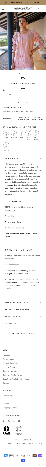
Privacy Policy (8, 359)
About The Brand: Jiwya (16, 302)
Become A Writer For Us (12, 375)
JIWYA (23, 78)
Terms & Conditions (10, 363)
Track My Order (9, 395)
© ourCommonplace (23, 440)
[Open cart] (43, 9)
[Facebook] (3, 421)
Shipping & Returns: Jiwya (17, 309)
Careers (6, 383)
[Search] (39, 9)
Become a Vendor (10, 371)
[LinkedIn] (19, 421)
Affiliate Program (10, 367)
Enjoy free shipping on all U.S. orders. (23, 2)
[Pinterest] (14, 421)
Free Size (7, 95)
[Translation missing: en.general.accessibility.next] (30, 72)
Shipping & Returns (10, 408)
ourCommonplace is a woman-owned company (23, 443)
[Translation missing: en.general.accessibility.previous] (15, 72)
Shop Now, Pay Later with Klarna (16, 379)
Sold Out (23, 102)
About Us (6, 355)
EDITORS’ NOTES (12, 158)
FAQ (4, 399)
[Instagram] (9, 421)
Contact (6, 403)
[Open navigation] (3, 9)
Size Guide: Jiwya (13, 316)
